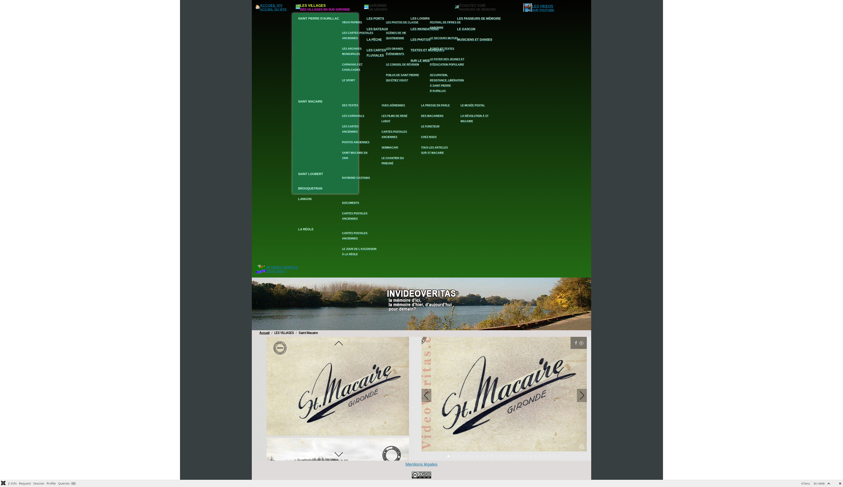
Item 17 (531, 456)
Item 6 (478, 456)
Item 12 (507, 456)
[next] (338, 454)
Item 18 (536, 456)
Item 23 (560, 456)
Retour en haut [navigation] (827, 468)
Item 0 (449, 456)
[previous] (338, 343)
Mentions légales (421, 464)
